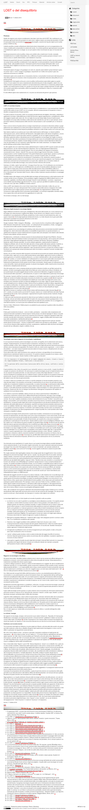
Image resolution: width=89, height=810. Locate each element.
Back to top (82, 806)
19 (63, 568)
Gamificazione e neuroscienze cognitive (26, 716)
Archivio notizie (51, 2)
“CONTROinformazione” (56, 638)
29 (37, 694)
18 (30, 543)
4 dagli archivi (76, 22)
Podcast (34, 2)
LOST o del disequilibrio (20, 10)
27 (24, 680)
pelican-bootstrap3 (23, 806)
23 (12, 634)
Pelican (31, 806)
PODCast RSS (74, 60)
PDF (5, 22)
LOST (6, 2)
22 (22, 619)
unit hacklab (73, 47)
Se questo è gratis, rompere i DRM (24, 798)
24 (61, 654)
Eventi (18, 2)
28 (18, 682)
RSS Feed (73, 43)
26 (40, 674)
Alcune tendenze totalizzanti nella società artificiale (29, 727)
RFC (28, 2)
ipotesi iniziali (28, 42)
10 (31, 318)
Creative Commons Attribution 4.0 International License (36, 808)
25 (56, 664)
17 (15, 465)
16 (30, 448)
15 (15, 448)
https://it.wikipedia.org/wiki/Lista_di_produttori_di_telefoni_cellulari (25, 722)
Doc (24, 2)
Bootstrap (36, 806)
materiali (74, 25)
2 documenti (75, 15)
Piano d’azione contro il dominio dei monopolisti (28, 725)
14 (22, 434)
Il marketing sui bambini (15, 769)
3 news (74, 19)
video (73, 36)
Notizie (12, 2)
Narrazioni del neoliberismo (22, 753)
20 (37, 570)
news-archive (75, 29)
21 (34, 607)
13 (58, 424)
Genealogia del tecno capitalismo (24, 743)
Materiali (41, 2)
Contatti (60, 2)
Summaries (75, 32)
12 (47, 422)
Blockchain (18, 723)
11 (46, 383)
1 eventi (74, 12)
